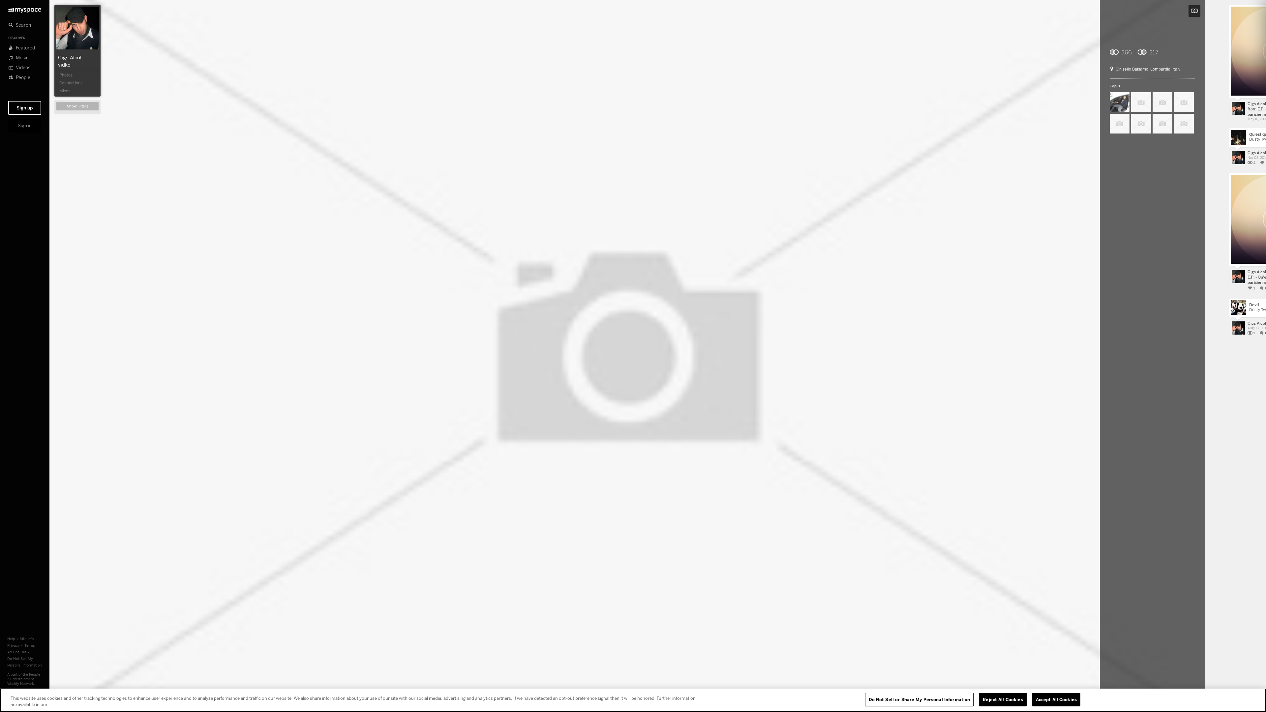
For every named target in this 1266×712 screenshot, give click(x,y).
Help (11, 638)
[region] (633, 700)
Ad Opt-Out (16, 651)
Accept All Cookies (1056, 699)
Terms (29, 645)
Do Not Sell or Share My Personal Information (919, 699)
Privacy (13, 645)
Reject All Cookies (1003, 699)
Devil (1254, 305)
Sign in (25, 126)
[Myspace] (24, 9)
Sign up (24, 108)
